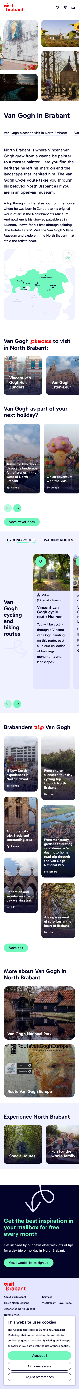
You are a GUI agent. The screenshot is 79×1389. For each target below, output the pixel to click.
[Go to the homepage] (16, 7)
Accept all (39, 1355)
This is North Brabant (16, 1303)
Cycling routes (21, 540)
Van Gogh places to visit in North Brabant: (35, 133)
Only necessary (39, 1366)
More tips (16, 948)
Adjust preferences (40, 1377)
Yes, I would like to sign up (29, 1263)
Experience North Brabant (19, 1309)
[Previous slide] (8, 508)
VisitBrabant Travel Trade (57, 1303)
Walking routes (58, 540)
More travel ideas (22, 522)
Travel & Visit (11, 1314)
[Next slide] (17, 508)
